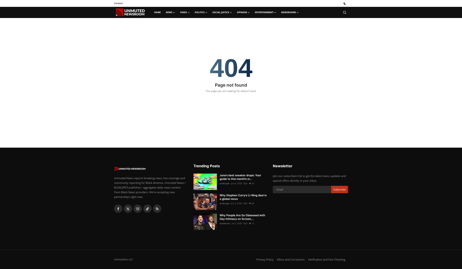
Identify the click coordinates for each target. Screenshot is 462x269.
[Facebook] (118, 209)
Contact (118, 3)
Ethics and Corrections (291, 259)
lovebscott (225, 223)
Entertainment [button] (264, 12)
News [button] (169, 12)
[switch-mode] (345, 3)
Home (157, 12)
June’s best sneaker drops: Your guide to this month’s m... (240, 177)
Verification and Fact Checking (326, 259)
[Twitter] (128, 209)
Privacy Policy (265, 259)
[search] (344, 12)
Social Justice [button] (220, 12)
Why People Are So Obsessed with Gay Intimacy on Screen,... (242, 217)
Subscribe (340, 189)
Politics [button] (200, 12)
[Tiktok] (147, 209)
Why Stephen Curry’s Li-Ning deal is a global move (243, 197)
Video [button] (183, 12)
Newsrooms (288, 12)
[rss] (157, 209)
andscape (225, 183)
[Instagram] (138, 209)
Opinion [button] (242, 12)
